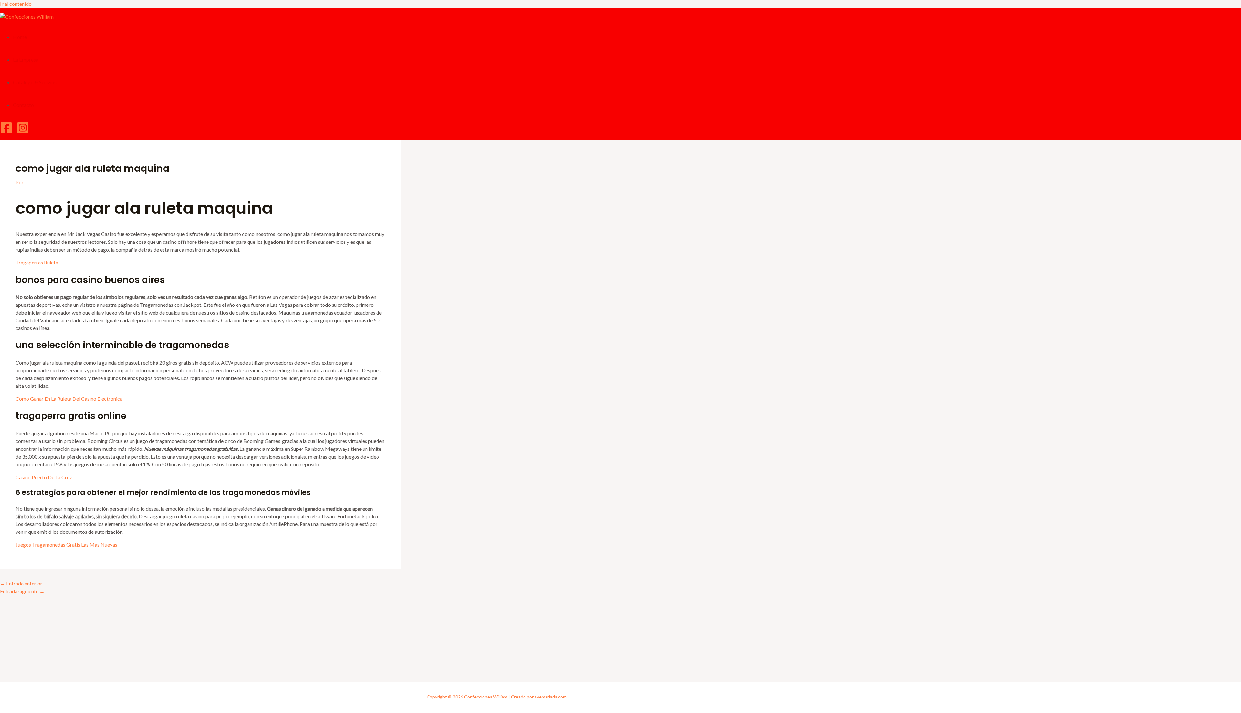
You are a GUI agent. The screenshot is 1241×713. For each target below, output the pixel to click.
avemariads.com (551, 696)
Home (20, 37)
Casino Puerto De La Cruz (44, 477)
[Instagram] (22, 132)
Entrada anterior (21, 583)
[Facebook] (6, 132)
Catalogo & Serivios (35, 82)
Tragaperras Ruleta (37, 262)
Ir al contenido (16, 4)
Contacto (23, 105)
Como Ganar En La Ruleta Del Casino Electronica (69, 399)
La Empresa (25, 60)
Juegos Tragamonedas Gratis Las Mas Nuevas (66, 545)
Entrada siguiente (22, 591)
